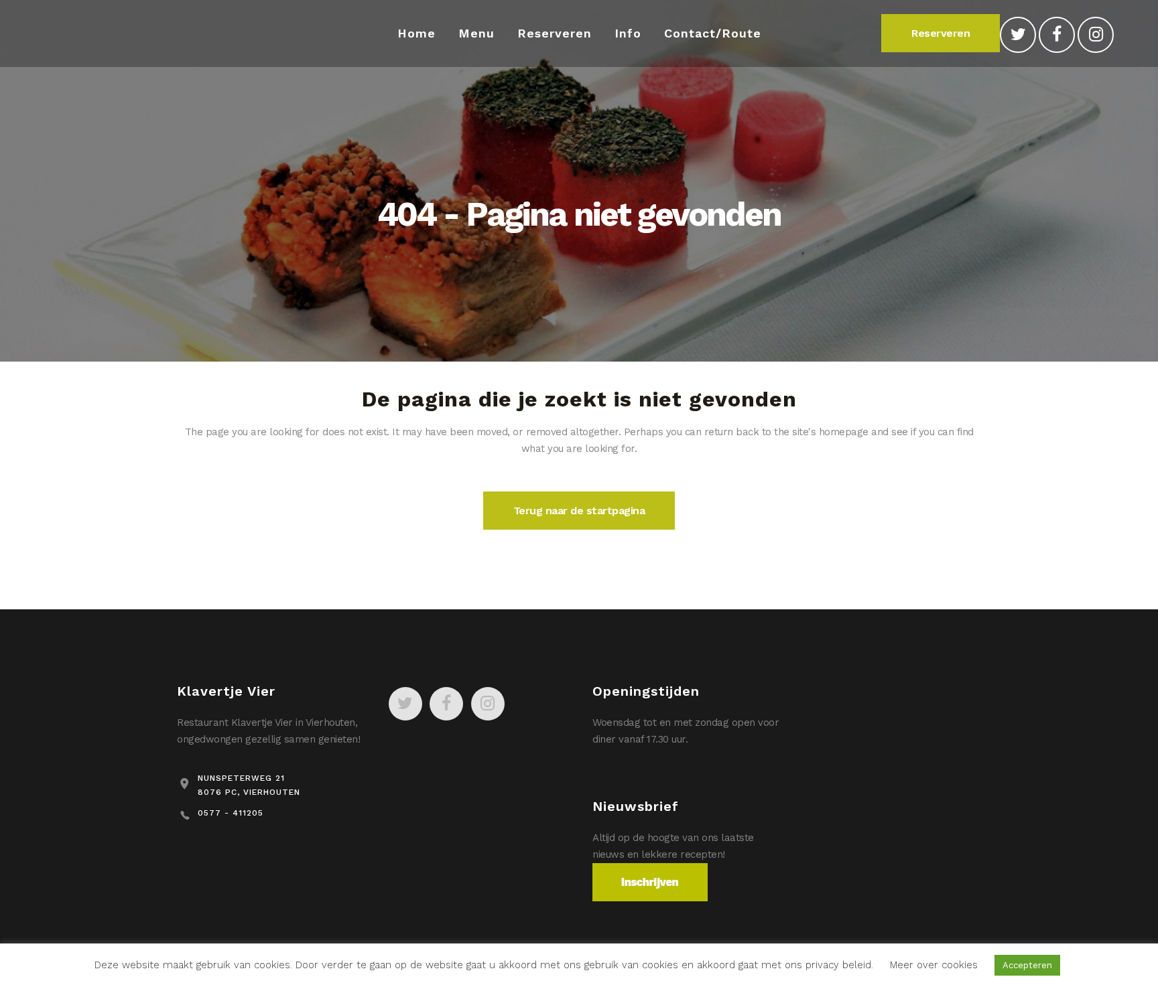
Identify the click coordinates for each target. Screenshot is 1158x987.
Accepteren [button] (1027, 965)
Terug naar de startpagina (579, 510)
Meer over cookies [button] (934, 965)
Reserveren (940, 33)
